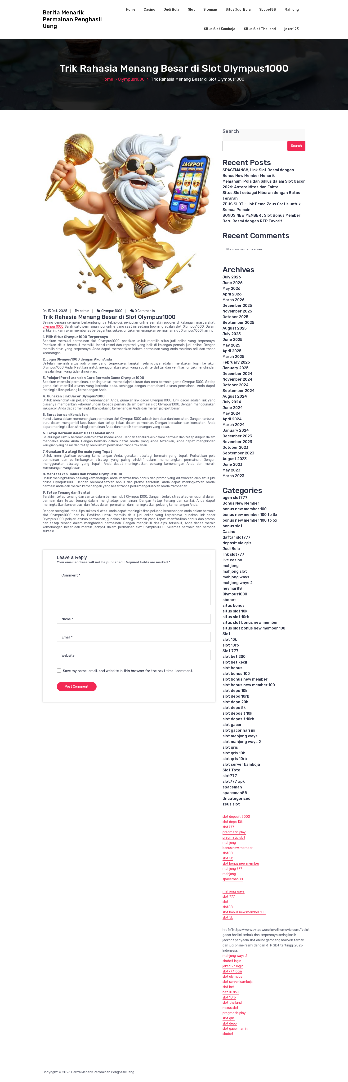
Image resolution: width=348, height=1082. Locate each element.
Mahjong (292, 10)
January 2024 (236, 430)
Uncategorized (236, 798)
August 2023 (235, 459)
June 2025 (232, 339)
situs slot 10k (235, 611)
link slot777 (233, 554)
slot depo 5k (234, 707)
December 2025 (237, 305)
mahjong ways (236, 577)
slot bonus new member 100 (249, 685)
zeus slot (231, 804)
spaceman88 (235, 793)
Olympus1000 (131, 79)
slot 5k (228, 858)
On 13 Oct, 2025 (55, 311)
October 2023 (235, 447)
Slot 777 (230, 651)
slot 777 (229, 897)
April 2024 (232, 419)
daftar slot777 (236, 537)
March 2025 (233, 356)
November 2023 (237, 442)
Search (231, 131)
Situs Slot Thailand (260, 29)
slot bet (229, 987)
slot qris (230, 747)
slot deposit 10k (237, 713)
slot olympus (232, 977)
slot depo (230, 1023)
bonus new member (238, 848)
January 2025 (236, 368)
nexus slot (230, 1008)
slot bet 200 (234, 656)
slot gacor (232, 724)
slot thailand (232, 1003)
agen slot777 (235, 497)
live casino (232, 560)
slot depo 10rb (236, 696)
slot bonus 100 (236, 673)
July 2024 (232, 402)
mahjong (231, 565)
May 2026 (232, 288)
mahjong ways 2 (238, 583)
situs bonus (234, 605)
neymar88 (232, 588)
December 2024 (237, 373)
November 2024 (237, 379)
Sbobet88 (267, 10)
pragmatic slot (234, 838)
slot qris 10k (234, 753)
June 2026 (233, 283)
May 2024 (232, 413)
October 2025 (235, 317)
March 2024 (234, 424)
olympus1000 (53, 327)
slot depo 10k (235, 690)
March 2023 (233, 476)
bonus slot (232, 526)
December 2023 (237, 436)
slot (225, 902)
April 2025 (232, 351)
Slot (191, 10)
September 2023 (238, 453)
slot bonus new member (245, 679)
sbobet (229, 600)
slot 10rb (231, 645)
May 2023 (231, 470)
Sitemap (210, 10)
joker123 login (233, 966)
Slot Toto (231, 770)
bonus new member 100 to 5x (250, 520)
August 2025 (235, 328)
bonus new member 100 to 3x (250, 514)
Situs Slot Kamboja (219, 29)
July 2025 (232, 334)
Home (130, 10)
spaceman (232, 787)
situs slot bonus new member (250, 622)
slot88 (228, 853)
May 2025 (231, 345)
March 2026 (234, 300)
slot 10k (230, 639)
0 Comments (144, 311)
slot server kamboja (241, 764)
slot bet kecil (235, 662)
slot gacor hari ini (239, 730)
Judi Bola (171, 10)
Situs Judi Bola (238, 10)
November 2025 (237, 311)
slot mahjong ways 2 (242, 741)
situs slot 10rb (236, 617)
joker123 (291, 29)
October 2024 (236, 385)
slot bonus (232, 668)
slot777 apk (234, 781)
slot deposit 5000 (236, 817)
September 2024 (238, 390)
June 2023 (232, 464)
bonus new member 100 (245, 509)
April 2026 (232, 294)
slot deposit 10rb (238, 719)
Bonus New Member (241, 503)
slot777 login (232, 971)
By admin (82, 311)
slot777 (230, 776)
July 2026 (232, 277)
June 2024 (233, 407)
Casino (149, 10)
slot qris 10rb (235, 759)
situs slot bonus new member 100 (254, 628)
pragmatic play (234, 832)
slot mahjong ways (240, 736)
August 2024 (235, 396)
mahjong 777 (232, 869)
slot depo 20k (235, 702)
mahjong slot (235, 571)
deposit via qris (237, 543)
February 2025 (236, 362)
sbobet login (232, 961)
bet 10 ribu (231, 992)
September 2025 (238, 322)
